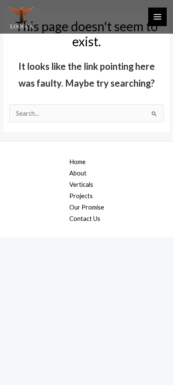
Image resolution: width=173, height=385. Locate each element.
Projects (81, 195)
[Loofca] (21, 17)
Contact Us (84, 218)
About (77, 173)
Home (77, 161)
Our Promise (86, 207)
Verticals (81, 184)
